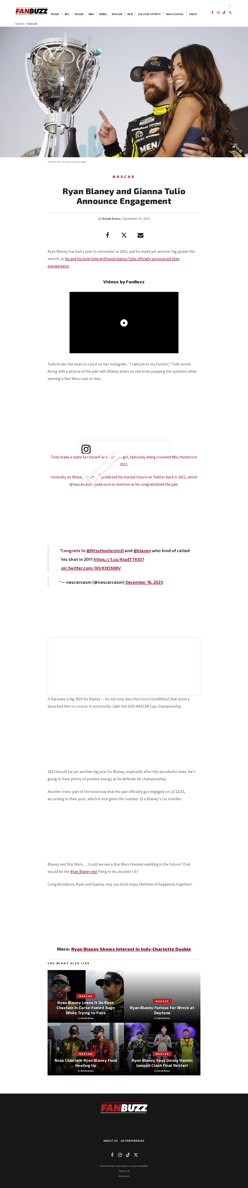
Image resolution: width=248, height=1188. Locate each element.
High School (175, 14)
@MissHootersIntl (105, 550)
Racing (20, 23)
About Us (110, 1140)
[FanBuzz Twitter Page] (230, 12)
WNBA (103, 14)
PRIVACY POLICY (124, 1176)
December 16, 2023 (144, 582)
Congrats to (73, 550)
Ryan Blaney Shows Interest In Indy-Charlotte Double (131, 949)
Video (193, 14)
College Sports (149, 14)
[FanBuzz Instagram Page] (218, 12)
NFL (67, 14)
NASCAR (117, 14)
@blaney (142, 550)
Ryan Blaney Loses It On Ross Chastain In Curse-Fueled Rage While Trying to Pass (86, 1007)
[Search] (230, 6)
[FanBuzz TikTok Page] (224, 12)
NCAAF (55, 14)
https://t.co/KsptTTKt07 (118, 559)
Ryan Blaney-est (83, 871)
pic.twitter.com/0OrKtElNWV (91, 567)
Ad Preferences (133, 1140)
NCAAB (79, 14)
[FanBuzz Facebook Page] (212, 12)
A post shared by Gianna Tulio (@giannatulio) (111, 465)
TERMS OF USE (124, 1171)
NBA (91, 14)
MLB (130, 14)
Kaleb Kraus (111, 218)
